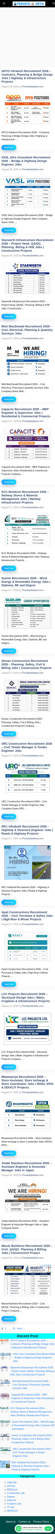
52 (14, 1328)
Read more (8, 147)
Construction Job (16, 1493)
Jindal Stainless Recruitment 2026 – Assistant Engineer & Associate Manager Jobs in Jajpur (26, 1167)
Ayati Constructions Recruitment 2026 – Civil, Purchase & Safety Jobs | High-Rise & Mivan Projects (27, 916)
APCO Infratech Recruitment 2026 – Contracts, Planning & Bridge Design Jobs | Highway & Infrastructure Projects (32, 1344)
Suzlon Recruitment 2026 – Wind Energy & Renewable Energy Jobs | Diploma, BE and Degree (25, 582)
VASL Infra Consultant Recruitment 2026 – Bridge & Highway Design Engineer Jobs (25, 161)
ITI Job (10, 1507)
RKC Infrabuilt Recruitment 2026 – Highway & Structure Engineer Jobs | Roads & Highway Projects (27, 830)
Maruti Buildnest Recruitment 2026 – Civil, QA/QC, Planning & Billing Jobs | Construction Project (27, 1249)
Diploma (11, 1500)
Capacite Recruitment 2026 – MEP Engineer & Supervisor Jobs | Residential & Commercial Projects (25, 413)
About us (11, 1521)
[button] (53, 3)
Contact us (24, 1521)
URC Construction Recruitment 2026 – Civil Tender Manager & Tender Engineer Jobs (26, 747)
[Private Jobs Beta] (29, 3)
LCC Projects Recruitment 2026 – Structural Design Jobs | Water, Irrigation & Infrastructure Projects (25, 997)
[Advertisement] (27, 38)
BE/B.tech (12, 1489)
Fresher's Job (14, 1503)
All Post (11, 1486)
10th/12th (12, 1482)
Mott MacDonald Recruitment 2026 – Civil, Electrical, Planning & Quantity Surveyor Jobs (27, 330)
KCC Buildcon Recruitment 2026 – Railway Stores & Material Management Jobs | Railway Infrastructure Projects (31, 1412)
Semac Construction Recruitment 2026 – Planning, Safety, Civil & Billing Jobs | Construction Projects (26, 664)
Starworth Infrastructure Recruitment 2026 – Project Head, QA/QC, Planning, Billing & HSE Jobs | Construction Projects (32, 1371)
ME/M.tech (12, 1511)
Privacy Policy (41, 1521)
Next (21, 1328)
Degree (11, 1496)
